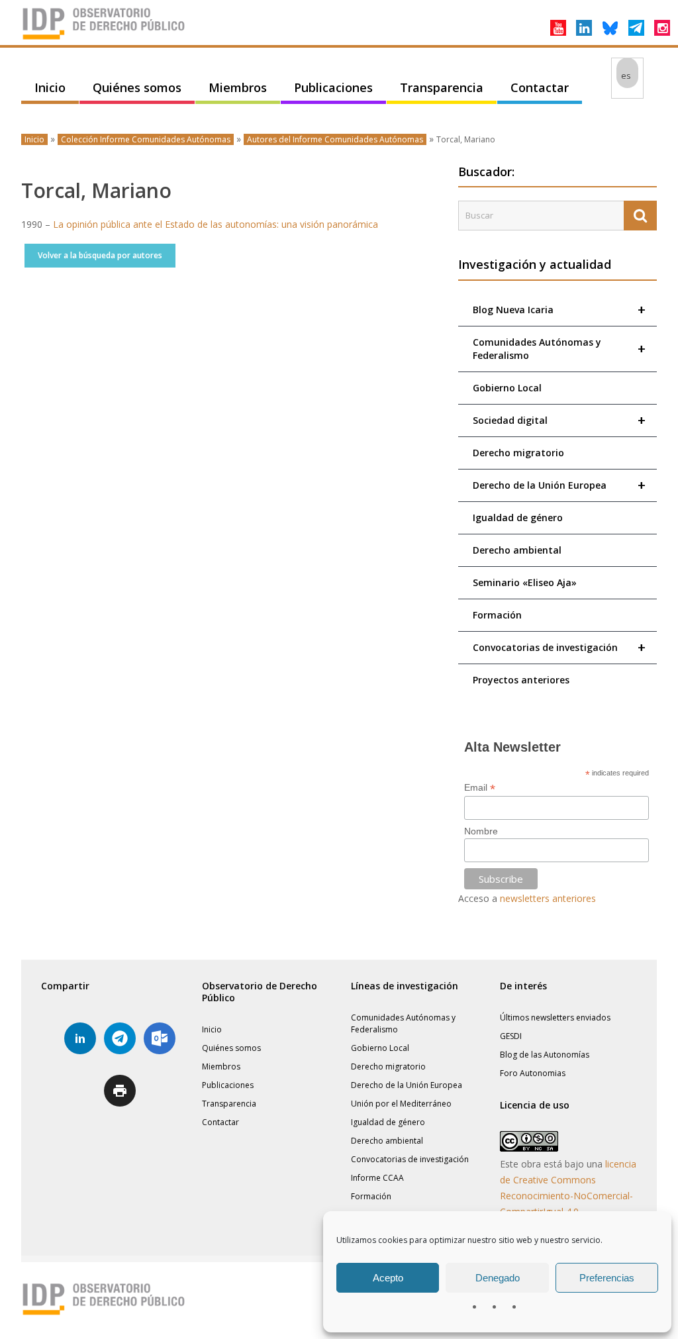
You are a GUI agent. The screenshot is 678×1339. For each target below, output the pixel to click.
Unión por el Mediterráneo (401, 1103)
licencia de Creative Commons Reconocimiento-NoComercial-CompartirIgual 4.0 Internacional (568, 1196)
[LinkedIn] (584, 28)
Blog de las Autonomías (544, 1054)
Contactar (539, 87)
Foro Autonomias (532, 1073)
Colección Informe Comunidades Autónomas (145, 139)
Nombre (481, 831)
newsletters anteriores (548, 898)
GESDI (511, 1036)
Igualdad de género (518, 517)
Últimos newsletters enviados (555, 1017)
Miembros (238, 87)
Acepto (388, 1277)
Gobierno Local (507, 387)
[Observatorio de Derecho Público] (104, 38)
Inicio (50, 87)
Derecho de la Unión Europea (559, 485)
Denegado (497, 1277)
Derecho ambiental (517, 550)
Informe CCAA (377, 1177)
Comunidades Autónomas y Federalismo (559, 349)
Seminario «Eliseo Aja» (525, 582)
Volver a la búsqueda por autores (100, 255)
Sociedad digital (559, 420)
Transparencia (441, 87)
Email (479, 787)
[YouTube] (558, 28)
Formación (497, 615)
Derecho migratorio (518, 452)
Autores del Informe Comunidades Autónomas (335, 139)
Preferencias (606, 1277)
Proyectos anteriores (521, 679)
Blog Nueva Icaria (559, 310)
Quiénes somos (137, 87)
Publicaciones (333, 87)
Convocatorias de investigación (559, 647)
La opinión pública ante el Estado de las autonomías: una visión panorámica (215, 224)
